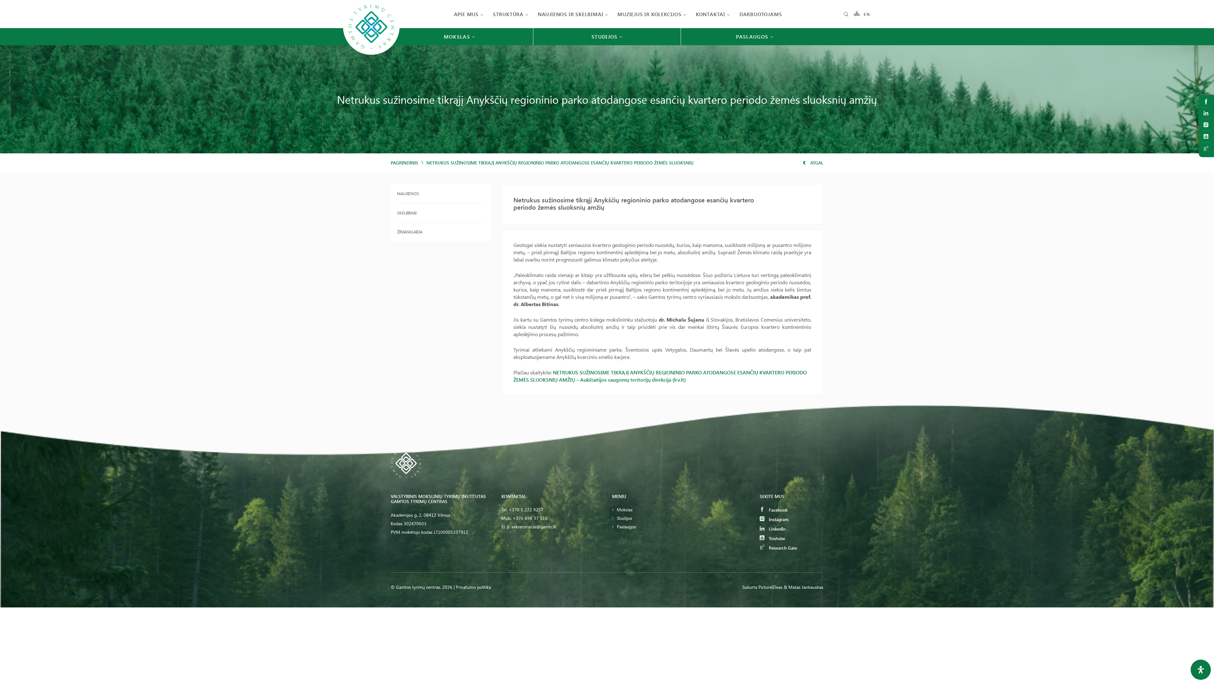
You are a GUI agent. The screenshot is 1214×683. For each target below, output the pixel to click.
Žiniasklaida (409, 231)
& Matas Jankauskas (803, 587)
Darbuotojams (760, 14)
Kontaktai (710, 14)
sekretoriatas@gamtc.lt (534, 527)
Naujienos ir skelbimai (571, 14)
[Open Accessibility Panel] (1201, 670)
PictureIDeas (770, 587)
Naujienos (408, 193)
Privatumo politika (473, 587)
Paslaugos (626, 527)
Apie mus (466, 14)
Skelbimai (406, 212)
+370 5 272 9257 (526, 510)
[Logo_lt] (371, 54)
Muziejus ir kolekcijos (649, 14)
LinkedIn (777, 529)
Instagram (778, 519)
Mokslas (625, 510)
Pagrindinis (404, 163)
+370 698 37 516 (530, 518)
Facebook (778, 510)
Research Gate (782, 548)
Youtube (776, 538)
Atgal (816, 163)
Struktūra (508, 14)
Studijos (624, 518)
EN (867, 14)
